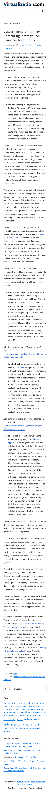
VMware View (26, 676)
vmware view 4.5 (38, 676)
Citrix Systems (36, 703)
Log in (29, 784)
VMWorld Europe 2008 (25, 728)
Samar (6, 761)
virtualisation (32, 719)
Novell (41, 712)
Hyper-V (29, 709)
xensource (6, 731)
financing (5, 709)
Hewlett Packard (18, 709)
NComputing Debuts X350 (25, 757)
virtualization (12, 724)
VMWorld (7, 679)
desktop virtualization (33, 706)
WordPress (22, 784)
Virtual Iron (20, 720)
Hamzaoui (7, 750)
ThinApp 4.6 (21, 367)
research (15, 715)
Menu (44, 11)
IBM (33, 709)
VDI (45, 715)
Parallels (6, 715)
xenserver (38, 728)
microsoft (23, 712)
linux (16, 712)
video (5, 720)
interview (9, 712)
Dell (23, 706)
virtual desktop (11, 720)
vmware (17, 676)
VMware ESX (36, 725)
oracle (44, 712)
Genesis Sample (23, 781)
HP (24, 709)
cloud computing (15, 706)
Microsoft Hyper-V (33, 712)
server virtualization (23, 715)
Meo (5, 768)
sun (31, 715)
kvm (13, 712)
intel (4, 712)
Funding (11, 709)
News (15, 673)
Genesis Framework (38, 781)
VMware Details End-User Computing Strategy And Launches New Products (21, 35)
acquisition (6, 703)
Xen (33, 728)
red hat (11, 715)
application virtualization (17, 703)
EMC (43, 706)
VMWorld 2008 (14, 728)
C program (7, 743)
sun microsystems (37, 715)
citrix (30, 703)
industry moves (39, 709)
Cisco (25, 703)
